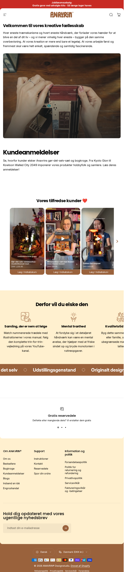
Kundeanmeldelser (13, 473)
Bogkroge (8, 468)
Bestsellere (9, 463)
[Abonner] (66, 528)
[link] (25, 317)
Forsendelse (84, 571)
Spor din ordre (42, 473)
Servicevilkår (72, 483)
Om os (6, 458)
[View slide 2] (62, 427)
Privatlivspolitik (73, 478)
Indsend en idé (11, 483)
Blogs (6, 478)
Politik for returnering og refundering (73, 470)
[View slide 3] (65, 427)
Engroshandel (11, 488)
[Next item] (117, 241)
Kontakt (38, 463)
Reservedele (41, 468)
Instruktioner (41, 458)
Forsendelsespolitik (76, 462)
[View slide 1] (58, 427)
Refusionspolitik (41, 571)
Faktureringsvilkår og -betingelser (75, 489)
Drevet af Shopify (80, 565)
